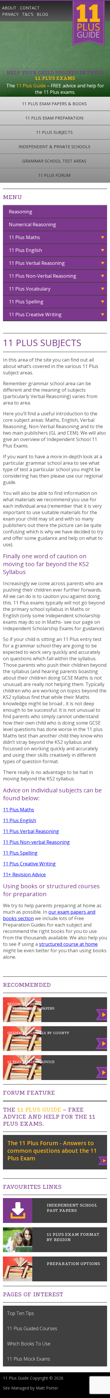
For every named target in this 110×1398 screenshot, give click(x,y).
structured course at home (68, 944)
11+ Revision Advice (24, 874)
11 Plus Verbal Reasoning (37, 263)
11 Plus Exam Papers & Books (54, 103)
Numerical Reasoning (32, 224)
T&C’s (27, 14)
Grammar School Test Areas (54, 161)
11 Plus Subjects (54, 132)
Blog (42, 14)
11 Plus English (25, 250)
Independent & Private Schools (54, 146)
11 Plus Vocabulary (29, 289)
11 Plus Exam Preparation (54, 118)
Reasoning (20, 211)
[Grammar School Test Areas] (17, 1250)
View (103, 1159)
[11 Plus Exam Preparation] (17, 1279)
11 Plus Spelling (26, 301)
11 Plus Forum (54, 175)
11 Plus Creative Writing (35, 314)
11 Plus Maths (24, 237)
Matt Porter (47, 1388)
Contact (30, 8)
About (9, 8)
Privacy (10, 14)
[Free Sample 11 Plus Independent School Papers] (17, 1221)
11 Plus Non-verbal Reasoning (36, 842)
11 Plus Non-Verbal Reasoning (42, 276)
